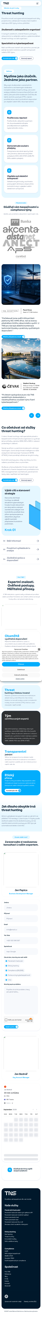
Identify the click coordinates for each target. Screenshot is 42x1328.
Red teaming (9, 1234)
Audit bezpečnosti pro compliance (15, 1260)
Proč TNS (7, 1272)
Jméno (6, 902)
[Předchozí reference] (31, 415)
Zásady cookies (20, 678)
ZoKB (6, 1251)
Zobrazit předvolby (21, 675)
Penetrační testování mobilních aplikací (17, 1215)
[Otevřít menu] (37, 3)
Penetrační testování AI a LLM (14, 1222)
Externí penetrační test (12, 1217)
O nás (6, 1279)
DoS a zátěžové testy (11, 1241)
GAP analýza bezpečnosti (12, 1253)
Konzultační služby (10, 1239)
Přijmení (7, 913)
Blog (6, 1276)
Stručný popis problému (12, 984)
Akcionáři (7, 1286)
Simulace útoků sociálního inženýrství (16, 1224)
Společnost (8, 946)
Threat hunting (9, 1236)
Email (6, 924)
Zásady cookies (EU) (30, 1301)
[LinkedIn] (6, 1296)
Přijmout (21, 664)
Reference (8, 1274)
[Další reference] (38, 415)
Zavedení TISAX (9, 1258)
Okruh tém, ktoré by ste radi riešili (15, 957)
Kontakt (7, 1283)
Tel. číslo (7, 935)
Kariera (7, 1281)
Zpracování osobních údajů (13, 1301)
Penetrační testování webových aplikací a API (18, 1212)
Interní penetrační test (11, 1219)
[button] (39, 649)
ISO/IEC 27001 (9, 1256)
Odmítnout (21, 669)
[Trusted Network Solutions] (6, 3)
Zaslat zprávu (10, 1027)
